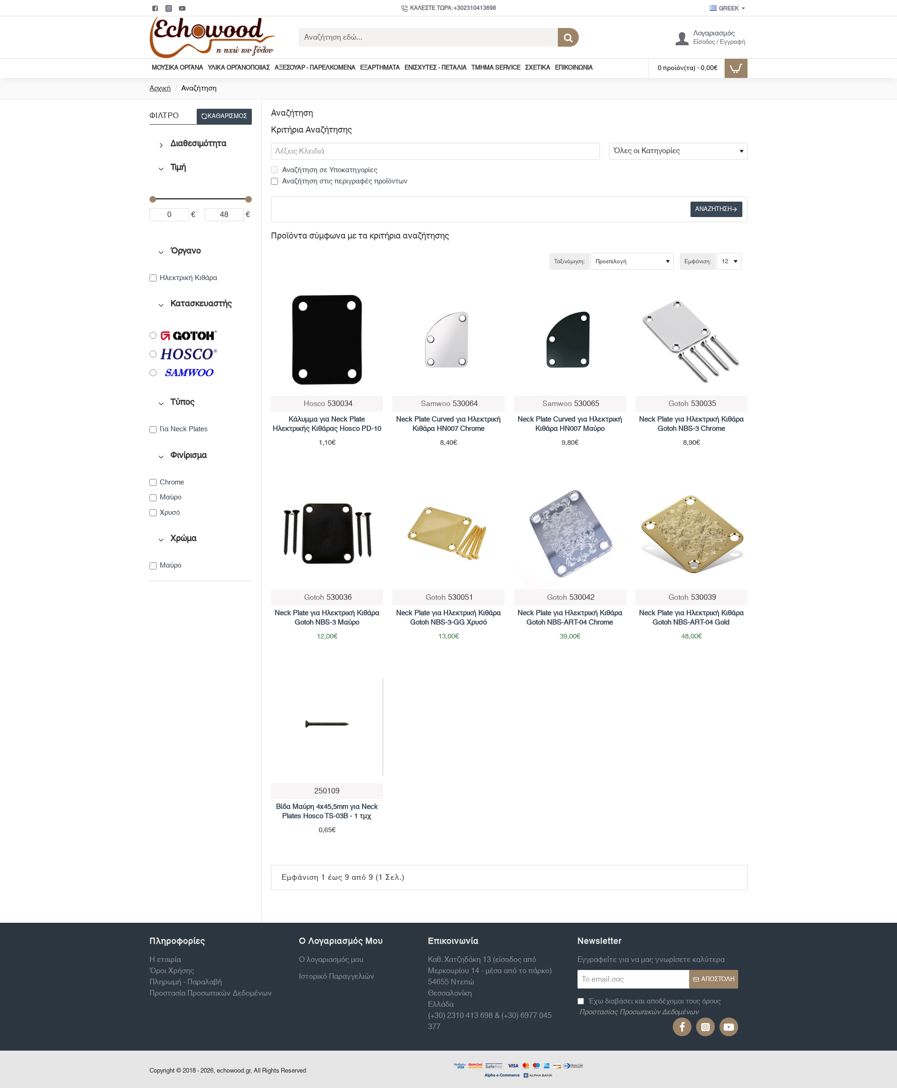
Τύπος (182, 402)
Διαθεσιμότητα (199, 143)
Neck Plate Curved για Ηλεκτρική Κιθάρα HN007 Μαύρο (570, 424)
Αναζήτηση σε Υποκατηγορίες (328, 170)
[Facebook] (156, 8)
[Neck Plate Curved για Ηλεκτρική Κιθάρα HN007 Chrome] (448, 340)
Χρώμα (184, 538)
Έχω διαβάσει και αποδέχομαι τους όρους (650, 1007)
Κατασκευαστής (201, 303)
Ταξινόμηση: (569, 261)
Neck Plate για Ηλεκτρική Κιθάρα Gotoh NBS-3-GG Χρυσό (448, 618)
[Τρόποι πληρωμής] (518, 1069)
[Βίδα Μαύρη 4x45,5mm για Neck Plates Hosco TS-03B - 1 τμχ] (327, 727)
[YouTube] (183, 8)
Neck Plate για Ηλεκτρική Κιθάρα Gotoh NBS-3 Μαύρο (327, 618)
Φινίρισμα (189, 455)
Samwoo (435, 403)
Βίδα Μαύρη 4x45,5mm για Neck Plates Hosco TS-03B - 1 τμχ (327, 811)
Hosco (314, 403)
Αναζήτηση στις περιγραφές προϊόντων (343, 181)
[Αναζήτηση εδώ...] (568, 37)
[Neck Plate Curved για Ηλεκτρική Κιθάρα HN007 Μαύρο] (570, 340)
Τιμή (178, 167)
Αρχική (160, 89)
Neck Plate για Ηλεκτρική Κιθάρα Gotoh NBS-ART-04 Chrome (570, 618)
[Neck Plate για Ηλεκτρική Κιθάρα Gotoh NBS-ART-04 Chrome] (570, 533)
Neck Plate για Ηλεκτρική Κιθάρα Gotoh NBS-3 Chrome (691, 424)
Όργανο (186, 251)
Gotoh (679, 403)
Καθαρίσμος (227, 116)
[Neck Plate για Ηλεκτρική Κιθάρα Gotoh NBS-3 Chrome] (691, 340)
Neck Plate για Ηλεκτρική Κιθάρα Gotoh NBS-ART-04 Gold (691, 618)
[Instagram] (170, 8)
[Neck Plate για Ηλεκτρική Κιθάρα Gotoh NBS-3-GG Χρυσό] (448, 533)
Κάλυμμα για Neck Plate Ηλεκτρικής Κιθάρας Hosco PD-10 (327, 424)
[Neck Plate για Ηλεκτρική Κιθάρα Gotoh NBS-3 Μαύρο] (327, 533)
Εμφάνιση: (697, 261)
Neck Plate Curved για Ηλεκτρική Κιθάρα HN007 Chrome (448, 424)
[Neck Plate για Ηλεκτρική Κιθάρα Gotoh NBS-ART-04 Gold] (691, 533)
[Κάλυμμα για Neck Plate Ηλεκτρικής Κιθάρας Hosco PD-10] (327, 340)
